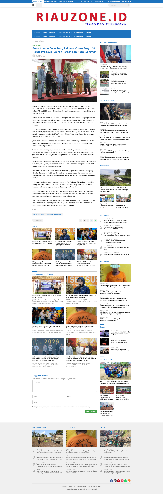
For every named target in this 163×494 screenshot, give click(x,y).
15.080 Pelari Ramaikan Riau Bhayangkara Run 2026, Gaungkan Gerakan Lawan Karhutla (122, 205)
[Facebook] (111, 481)
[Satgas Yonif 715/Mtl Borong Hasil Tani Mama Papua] (115, 438)
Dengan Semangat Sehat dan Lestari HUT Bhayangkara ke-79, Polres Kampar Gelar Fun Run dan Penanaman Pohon (50, 458)
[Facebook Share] (80, 220)
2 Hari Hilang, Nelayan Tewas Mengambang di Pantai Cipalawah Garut (117, 234)
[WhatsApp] (125, 481)
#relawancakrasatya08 (54, 214)
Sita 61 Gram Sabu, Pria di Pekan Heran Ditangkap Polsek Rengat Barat (112, 292)
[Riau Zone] (81, 18)
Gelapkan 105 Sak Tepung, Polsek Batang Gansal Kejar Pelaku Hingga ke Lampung (115, 313)
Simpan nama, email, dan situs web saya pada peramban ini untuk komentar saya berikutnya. (62, 407)
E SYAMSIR (39, 55)
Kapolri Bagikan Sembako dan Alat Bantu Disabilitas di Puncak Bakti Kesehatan (113, 145)
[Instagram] (122, 481)
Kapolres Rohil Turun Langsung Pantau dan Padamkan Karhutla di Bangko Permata (80, 1)
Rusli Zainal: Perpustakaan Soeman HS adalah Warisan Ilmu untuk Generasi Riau (122, 397)
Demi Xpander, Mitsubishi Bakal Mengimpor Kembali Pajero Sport (120, 333)
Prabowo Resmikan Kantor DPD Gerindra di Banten (117, 248)
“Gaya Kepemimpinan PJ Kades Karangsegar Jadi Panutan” (118, 82)
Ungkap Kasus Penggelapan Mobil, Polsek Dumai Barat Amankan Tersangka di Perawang (115, 286)
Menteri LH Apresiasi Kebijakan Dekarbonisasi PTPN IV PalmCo (42, 242)
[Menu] (33, 5)
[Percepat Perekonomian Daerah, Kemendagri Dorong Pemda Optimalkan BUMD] (104, 91)
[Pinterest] (118, 481)
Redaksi (88, 32)
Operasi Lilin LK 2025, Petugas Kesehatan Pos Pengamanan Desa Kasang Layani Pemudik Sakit (114, 125)
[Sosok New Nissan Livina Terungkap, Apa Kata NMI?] (104, 341)
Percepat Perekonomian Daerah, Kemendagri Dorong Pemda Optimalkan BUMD (120, 91)
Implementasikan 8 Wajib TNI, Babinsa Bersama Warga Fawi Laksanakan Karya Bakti (117, 458)
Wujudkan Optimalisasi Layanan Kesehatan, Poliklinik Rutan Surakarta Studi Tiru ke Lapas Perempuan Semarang (114, 131)
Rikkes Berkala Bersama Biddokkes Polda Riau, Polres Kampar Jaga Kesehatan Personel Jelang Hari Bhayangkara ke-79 (115, 158)
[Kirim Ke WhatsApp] (95, 220)
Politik (39, 45)
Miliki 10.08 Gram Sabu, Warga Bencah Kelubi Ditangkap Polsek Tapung (114, 319)
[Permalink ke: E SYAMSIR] (33, 56)
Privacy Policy (78, 32)
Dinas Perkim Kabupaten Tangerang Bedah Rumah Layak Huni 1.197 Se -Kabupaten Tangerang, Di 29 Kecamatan (120, 74)
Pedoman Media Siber (65, 32)
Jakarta (34, 45)
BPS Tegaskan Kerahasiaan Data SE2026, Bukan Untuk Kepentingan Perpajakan (63, 243)
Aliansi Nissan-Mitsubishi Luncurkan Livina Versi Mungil (120, 350)
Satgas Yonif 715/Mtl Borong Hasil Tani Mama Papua (116, 451)
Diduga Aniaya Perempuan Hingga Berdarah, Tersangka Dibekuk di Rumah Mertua (41, 263)
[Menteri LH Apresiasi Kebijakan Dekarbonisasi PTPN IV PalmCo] (42, 234)
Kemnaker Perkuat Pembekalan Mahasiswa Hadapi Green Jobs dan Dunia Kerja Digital (113, 67)
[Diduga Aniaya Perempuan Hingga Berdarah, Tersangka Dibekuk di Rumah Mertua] (42, 254)
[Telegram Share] (91, 220)
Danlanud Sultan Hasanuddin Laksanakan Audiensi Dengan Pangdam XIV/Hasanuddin (117, 472)
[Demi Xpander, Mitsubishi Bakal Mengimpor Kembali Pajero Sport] (104, 333)
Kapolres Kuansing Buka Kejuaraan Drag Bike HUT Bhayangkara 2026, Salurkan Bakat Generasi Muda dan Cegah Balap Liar (106, 205)
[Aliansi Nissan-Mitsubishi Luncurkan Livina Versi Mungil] (104, 350)
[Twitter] (115, 481)
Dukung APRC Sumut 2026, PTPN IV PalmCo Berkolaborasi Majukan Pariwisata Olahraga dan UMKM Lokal (114, 189)
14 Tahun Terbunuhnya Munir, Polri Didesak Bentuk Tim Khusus (114, 241)
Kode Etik (52, 32)
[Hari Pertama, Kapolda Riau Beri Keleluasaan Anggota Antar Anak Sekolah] (107, 390)
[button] (129, 4)
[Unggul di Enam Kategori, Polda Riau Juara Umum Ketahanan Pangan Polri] (87, 234)
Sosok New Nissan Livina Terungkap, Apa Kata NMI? (119, 341)
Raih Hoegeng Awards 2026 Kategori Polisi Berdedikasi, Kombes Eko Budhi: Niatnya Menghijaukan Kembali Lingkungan (63, 263)
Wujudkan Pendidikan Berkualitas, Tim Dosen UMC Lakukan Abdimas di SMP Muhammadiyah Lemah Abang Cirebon (107, 413)
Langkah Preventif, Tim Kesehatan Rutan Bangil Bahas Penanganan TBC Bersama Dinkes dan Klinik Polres (115, 138)
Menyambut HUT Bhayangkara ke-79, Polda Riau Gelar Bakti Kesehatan (115, 152)
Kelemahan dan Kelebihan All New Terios (116, 254)
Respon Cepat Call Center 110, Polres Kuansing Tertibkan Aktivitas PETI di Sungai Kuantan (115, 221)
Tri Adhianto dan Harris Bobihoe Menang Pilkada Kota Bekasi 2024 (81, 472)
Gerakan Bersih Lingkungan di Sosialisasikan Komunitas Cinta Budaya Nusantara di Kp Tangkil (49, 465)
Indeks (39, 5)
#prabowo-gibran (39, 214)
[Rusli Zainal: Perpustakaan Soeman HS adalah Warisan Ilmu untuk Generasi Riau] (123, 390)
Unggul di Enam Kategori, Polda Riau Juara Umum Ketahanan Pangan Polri (87, 243)
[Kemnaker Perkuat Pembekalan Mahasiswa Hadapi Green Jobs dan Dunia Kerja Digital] (115, 54)
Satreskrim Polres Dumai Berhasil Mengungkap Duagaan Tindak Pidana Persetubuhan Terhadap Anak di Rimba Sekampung (114, 306)
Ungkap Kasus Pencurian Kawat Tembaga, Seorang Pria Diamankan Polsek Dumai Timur (114, 299)
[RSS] (129, 481)
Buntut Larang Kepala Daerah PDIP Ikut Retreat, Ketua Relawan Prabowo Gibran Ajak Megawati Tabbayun (81, 458)
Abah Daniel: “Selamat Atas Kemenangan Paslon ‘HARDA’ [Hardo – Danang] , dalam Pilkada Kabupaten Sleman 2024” (81, 465)
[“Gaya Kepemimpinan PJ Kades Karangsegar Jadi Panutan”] (104, 83)
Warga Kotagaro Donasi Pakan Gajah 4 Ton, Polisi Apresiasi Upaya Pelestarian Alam (49, 451)
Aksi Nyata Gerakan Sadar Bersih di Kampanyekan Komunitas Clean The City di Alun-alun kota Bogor (49, 472)
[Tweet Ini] (84, 220)
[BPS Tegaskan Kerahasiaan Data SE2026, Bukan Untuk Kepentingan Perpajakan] (65, 234)
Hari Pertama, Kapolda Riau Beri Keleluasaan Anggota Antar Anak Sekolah (106, 397)
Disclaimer (37, 32)
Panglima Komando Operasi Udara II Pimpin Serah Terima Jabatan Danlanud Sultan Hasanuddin (116, 465)
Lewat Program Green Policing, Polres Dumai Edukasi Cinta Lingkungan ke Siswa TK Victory (114, 382)
